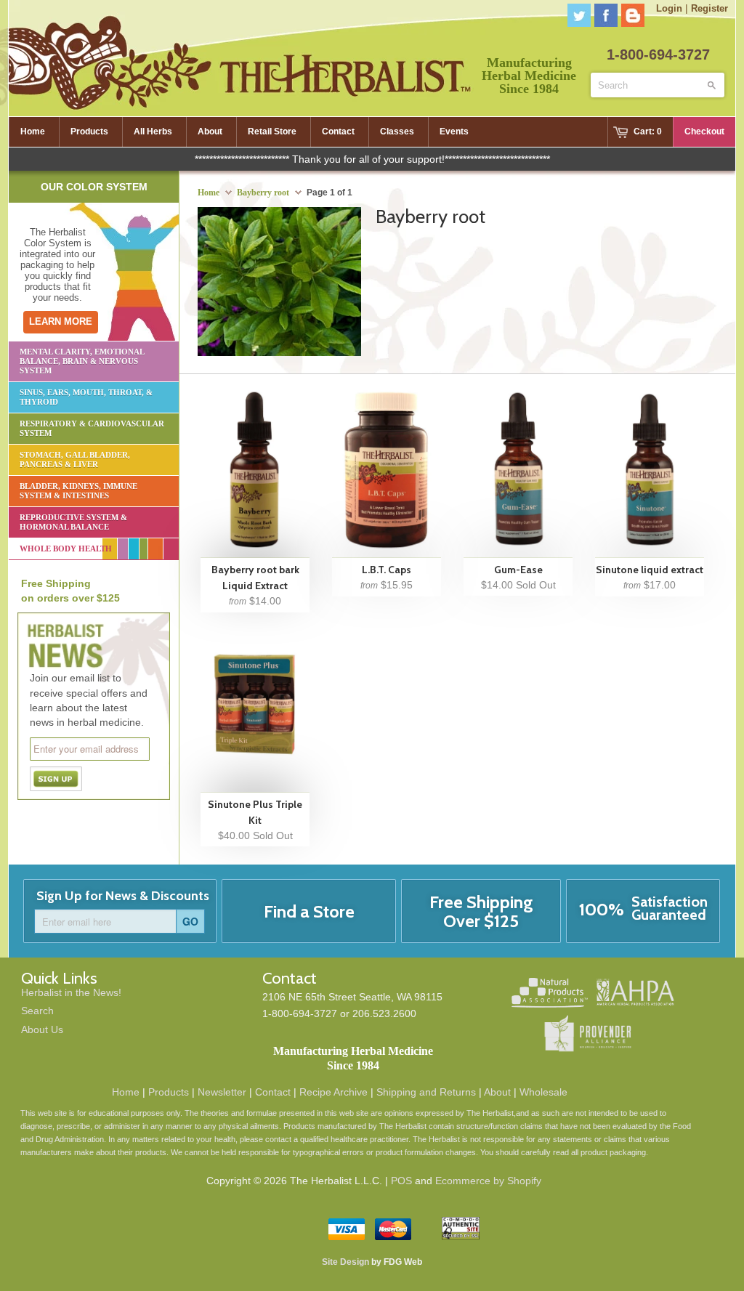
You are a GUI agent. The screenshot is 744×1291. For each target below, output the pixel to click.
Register (709, 8)
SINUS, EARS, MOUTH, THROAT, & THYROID (86, 397)
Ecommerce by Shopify (488, 1180)
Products (168, 1092)
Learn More (60, 321)
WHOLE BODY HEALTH (66, 548)
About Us (42, 1029)
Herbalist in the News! (71, 992)
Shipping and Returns (426, 1092)
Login (669, 8)
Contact (273, 1092)
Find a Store (309, 911)
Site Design (345, 1262)
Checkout (704, 131)
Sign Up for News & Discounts (122, 896)
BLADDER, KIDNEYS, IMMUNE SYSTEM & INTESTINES (78, 491)
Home (126, 1092)
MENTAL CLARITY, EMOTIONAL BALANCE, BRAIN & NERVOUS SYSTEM (82, 361)
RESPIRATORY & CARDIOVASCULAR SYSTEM (92, 428)
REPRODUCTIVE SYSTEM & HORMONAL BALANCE (73, 522)
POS (401, 1180)
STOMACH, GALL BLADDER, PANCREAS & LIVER (75, 459)
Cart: (648, 131)
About (497, 1092)
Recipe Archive (333, 1092)
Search (37, 1010)
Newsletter (222, 1092)
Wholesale (543, 1092)
